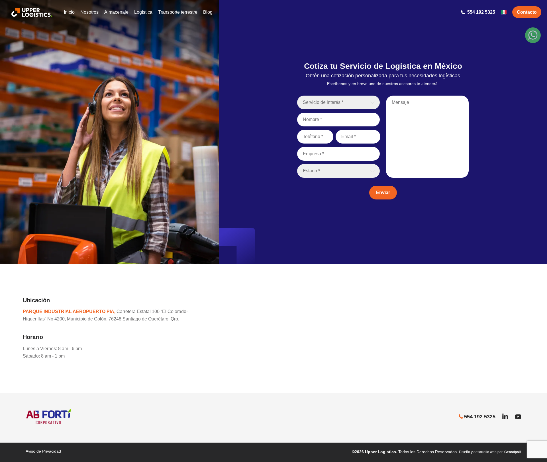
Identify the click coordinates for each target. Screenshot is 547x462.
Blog (208, 12)
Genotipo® (512, 452)
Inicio (69, 12)
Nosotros (89, 12)
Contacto (527, 12)
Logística (143, 12)
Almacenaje (116, 12)
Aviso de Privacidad (43, 451)
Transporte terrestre (177, 12)
